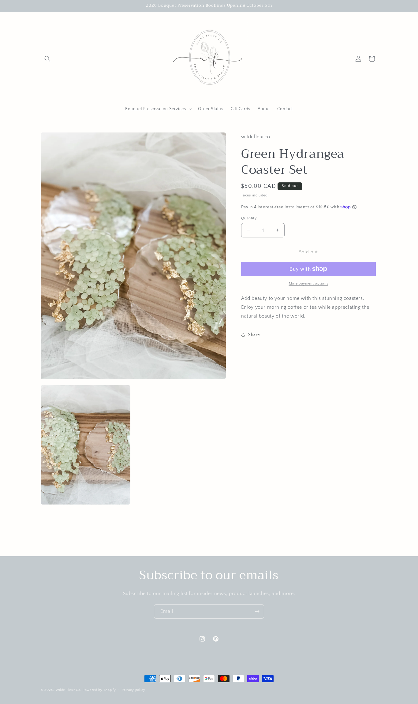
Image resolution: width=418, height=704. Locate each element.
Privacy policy (133, 689)
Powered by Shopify (99, 690)
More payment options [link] (308, 283)
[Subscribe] (257, 611)
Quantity (249, 218)
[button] (47, 58)
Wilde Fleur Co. (68, 690)
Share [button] (254, 334)
